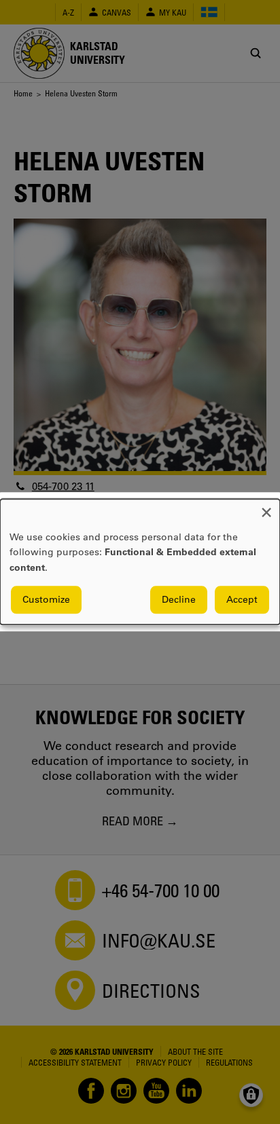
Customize (46, 600)
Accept (242, 600)
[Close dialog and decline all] (266, 507)
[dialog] (140, 561)
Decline (179, 600)
